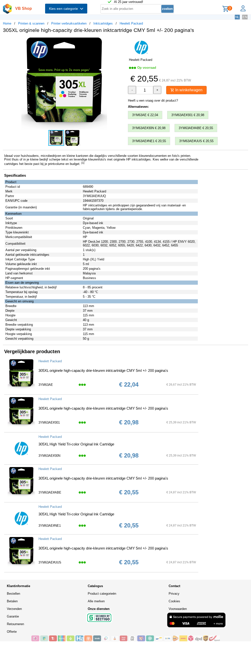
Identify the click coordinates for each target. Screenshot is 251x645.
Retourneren (15, 624)
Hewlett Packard (131, 23)
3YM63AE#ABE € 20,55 (196, 128)
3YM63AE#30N (49, 455)
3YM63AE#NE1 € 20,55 (149, 141)
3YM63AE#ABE (49, 492)
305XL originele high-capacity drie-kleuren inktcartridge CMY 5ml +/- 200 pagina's (103, 370)
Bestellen (13, 593)
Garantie (13, 616)
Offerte (12, 631)
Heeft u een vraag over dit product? (153, 100)
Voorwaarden (178, 609)
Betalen (12, 601)
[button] (121, 42)
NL (237, 17)
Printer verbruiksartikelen (69, 23)
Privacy (174, 593)
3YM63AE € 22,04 (145, 115)
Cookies (174, 601)
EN (245, 17)
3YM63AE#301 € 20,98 (187, 115)
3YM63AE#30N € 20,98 (148, 128)
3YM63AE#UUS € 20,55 (196, 141)
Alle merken (96, 601)
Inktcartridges (103, 23)
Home (7, 23)
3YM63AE (45, 385)
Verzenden (14, 609)
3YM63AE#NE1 (49, 525)
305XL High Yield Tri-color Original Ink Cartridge (76, 444)
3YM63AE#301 (49, 422)
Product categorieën (102, 593)
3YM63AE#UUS (49, 562)
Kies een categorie (64, 9)
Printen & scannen (31, 23)
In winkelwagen (188, 90)
